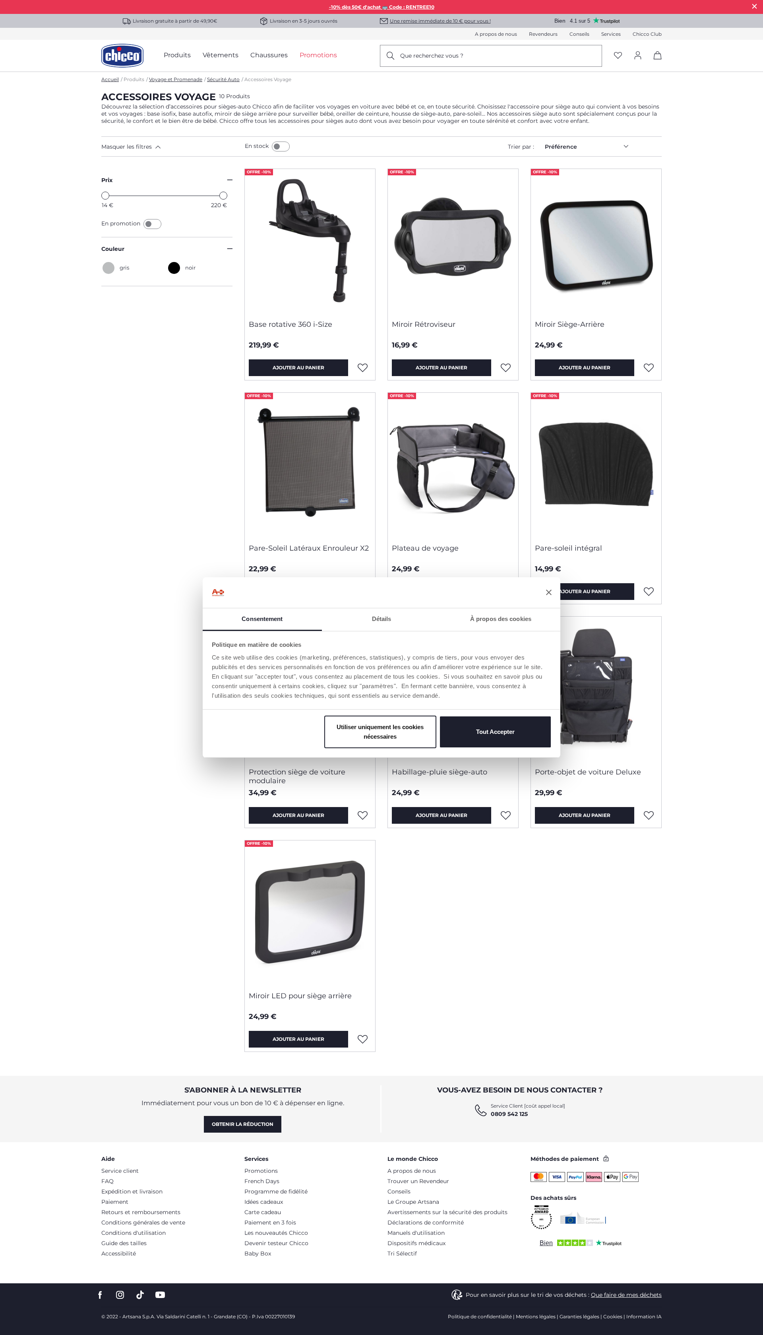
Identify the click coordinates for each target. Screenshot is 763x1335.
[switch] (281, 146)
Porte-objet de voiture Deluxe (588, 772)
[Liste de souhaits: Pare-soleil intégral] (649, 591)
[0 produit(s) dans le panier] (655, 62)
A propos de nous (496, 34)
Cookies (612, 1316)
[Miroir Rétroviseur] (453, 241)
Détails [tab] (381, 618)
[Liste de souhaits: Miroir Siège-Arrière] (649, 367)
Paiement (114, 1201)
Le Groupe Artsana (413, 1201)
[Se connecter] (638, 55)
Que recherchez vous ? (431, 55)
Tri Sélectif (402, 1253)
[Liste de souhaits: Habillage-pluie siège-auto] (506, 815)
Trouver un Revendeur (418, 1181)
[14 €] (105, 196)
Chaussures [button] (269, 55)
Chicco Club (647, 34)
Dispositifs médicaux (416, 1243)
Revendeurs (543, 34)
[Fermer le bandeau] (549, 593)
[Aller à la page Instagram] (120, 1295)
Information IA (644, 1316)
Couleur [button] (112, 248)
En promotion (121, 223)
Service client (120, 1170)
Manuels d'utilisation (416, 1232)
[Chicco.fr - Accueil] (122, 56)
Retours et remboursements (140, 1212)
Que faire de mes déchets (626, 1294)
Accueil (110, 79)
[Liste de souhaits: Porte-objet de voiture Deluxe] (649, 815)
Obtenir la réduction (242, 1124)
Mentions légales (536, 1316)
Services (611, 34)
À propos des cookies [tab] (500, 618)
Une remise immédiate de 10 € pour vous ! (440, 21)
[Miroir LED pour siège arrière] (310, 912)
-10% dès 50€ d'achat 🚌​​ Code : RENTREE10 (381, 7)
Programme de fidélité (276, 1191)
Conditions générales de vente (143, 1222)
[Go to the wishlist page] (618, 55)
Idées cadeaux (263, 1201)
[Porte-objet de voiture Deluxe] (596, 689)
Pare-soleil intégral (568, 548)
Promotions (261, 1170)
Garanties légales (579, 1316)
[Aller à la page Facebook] (100, 1295)
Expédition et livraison (132, 1191)
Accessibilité (118, 1253)
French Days (261, 1181)
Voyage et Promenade (175, 79)
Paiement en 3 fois (270, 1222)
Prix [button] (106, 180)
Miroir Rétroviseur (423, 324)
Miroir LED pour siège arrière (300, 996)
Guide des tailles (124, 1243)
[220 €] (223, 196)
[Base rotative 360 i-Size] (310, 241)
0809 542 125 (509, 1114)
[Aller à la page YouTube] (160, 1295)
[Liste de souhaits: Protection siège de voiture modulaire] (362, 815)
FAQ (107, 1181)
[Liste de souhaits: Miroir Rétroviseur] (506, 367)
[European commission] (583, 1218)
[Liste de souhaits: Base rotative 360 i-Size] (362, 367)
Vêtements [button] (220, 55)
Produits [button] (177, 55)
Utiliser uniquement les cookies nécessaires (380, 732)
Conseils (579, 34)
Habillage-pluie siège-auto (439, 772)
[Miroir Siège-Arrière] (596, 241)
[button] (171, 146)
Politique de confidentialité (480, 1316)
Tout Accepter (495, 731)
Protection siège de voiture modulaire (297, 776)
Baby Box (257, 1253)
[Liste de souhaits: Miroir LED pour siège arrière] (362, 1039)
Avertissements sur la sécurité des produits (447, 1212)
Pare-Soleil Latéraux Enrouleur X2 (309, 548)
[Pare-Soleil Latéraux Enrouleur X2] (310, 465)
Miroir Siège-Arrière (569, 324)
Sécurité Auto (223, 79)
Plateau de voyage (425, 548)
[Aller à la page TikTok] (140, 1295)
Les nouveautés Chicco (276, 1232)
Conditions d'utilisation (133, 1232)
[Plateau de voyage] (453, 465)
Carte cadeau (262, 1212)
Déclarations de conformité (425, 1222)
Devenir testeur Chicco (276, 1243)
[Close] (754, 6)
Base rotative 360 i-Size (290, 324)
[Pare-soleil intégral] (596, 465)
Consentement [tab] (262, 618)
